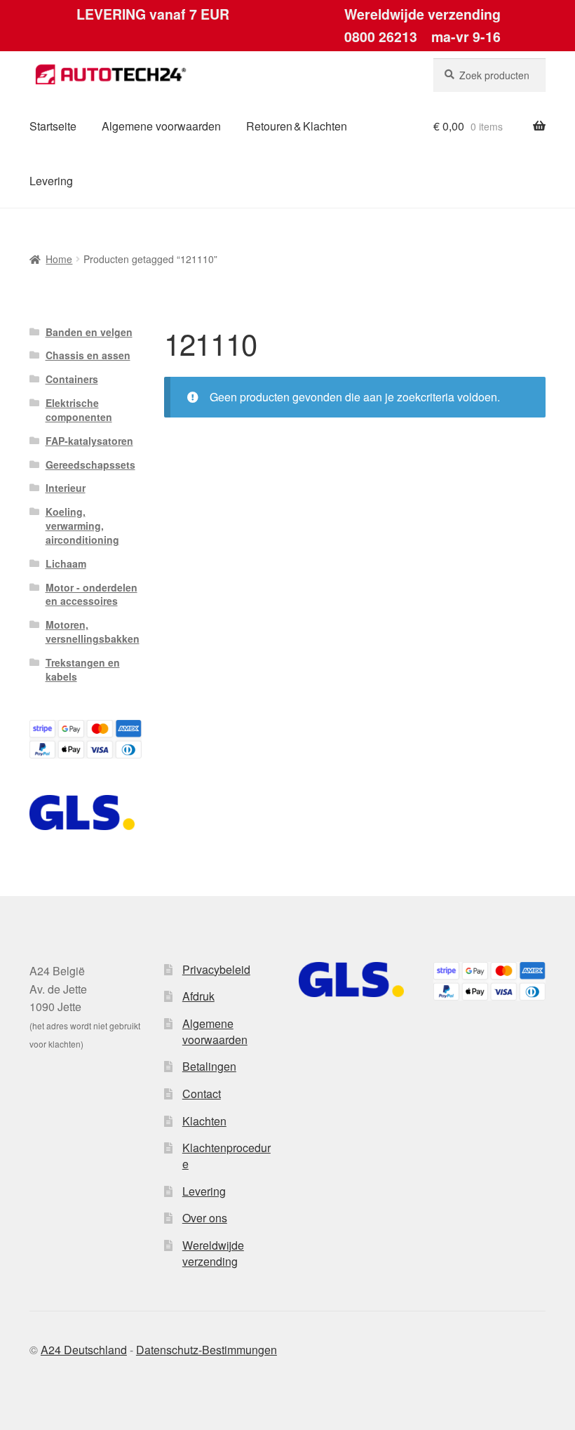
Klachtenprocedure (226, 1156)
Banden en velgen (89, 332)
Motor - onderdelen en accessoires (91, 594)
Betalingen (209, 1066)
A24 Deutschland (84, 1350)
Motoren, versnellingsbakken (93, 631)
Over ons (204, 1218)
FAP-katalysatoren (89, 441)
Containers (72, 379)
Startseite (52, 126)
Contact (201, 1093)
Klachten (204, 1121)
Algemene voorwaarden (161, 126)
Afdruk (198, 996)
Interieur (66, 488)
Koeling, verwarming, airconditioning (82, 525)
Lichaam (66, 563)
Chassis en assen (88, 355)
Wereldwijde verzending (213, 1253)
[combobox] (489, 75)
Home (59, 259)
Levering (51, 181)
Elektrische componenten (79, 410)
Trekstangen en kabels (83, 669)
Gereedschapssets (90, 464)
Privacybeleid (216, 969)
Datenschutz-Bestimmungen (206, 1350)
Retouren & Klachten (296, 126)
